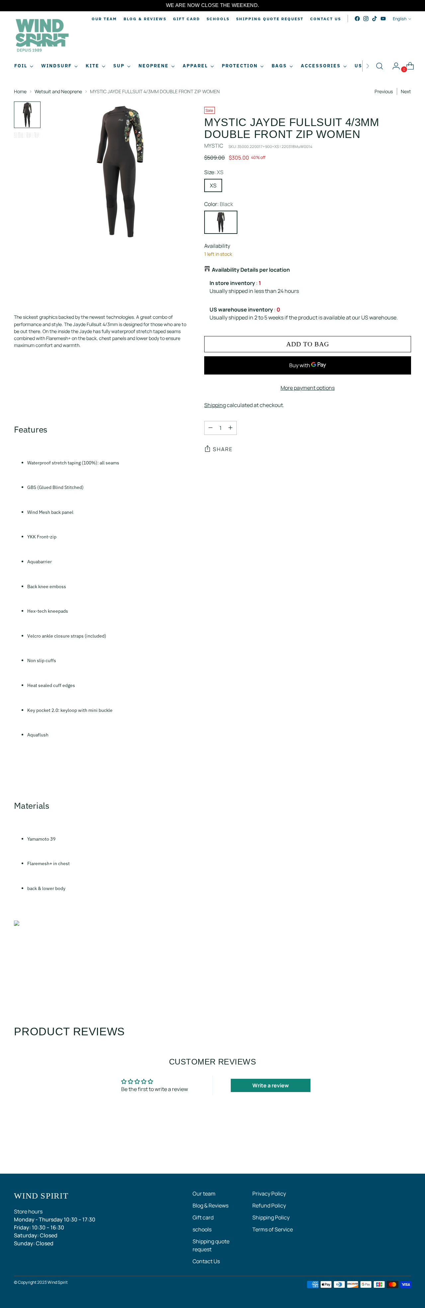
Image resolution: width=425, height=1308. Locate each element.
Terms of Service (272, 1229)
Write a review (270, 1085)
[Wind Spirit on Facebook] (357, 19)
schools (202, 1229)
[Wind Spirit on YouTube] (383, 19)
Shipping (215, 404)
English (399, 19)
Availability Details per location (251, 269)
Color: (218, 204)
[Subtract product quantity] (210, 427)
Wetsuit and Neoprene (58, 91)
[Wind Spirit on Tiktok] (375, 19)
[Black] (220, 222)
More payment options (308, 387)
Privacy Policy (269, 1193)
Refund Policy (269, 1205)
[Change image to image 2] (27, 135)
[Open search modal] (379, 66)
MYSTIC (213, 145)
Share (223, 449)
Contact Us (206, 1261)
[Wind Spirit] (42, 36)
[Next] (368, 66)
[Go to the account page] (393, 66)
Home (20, 91)
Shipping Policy (271, 1217)
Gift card (203, 1217)
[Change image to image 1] (27, 115)
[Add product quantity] (230, 427)
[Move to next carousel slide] (405, 1150)
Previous (384, 91)
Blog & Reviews (210, 1205)
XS (213, 185)
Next (406, 91)
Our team (204, 1193)
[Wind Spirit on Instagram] (366, 19)
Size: (213, 172)
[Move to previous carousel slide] (390, 1151)
